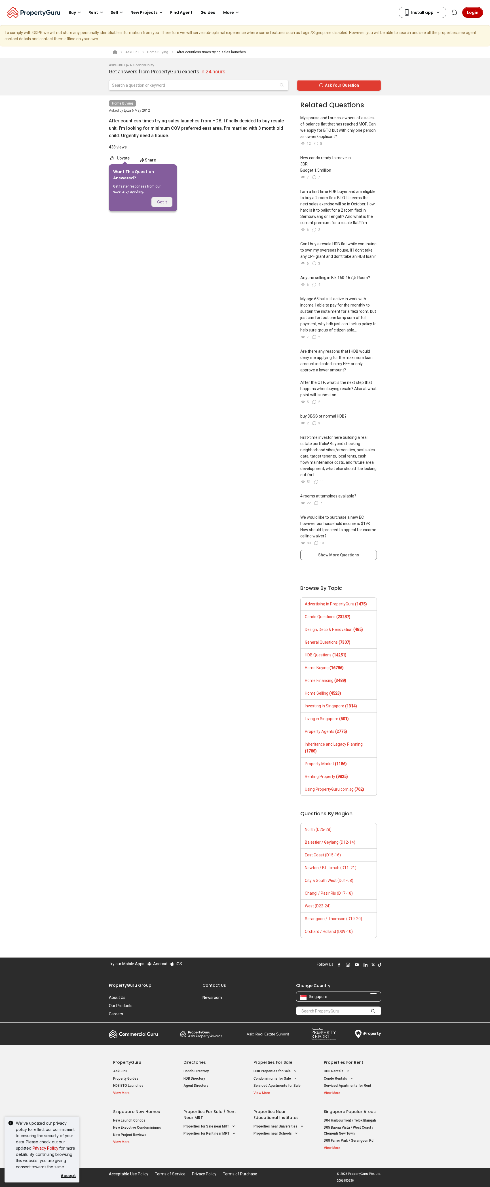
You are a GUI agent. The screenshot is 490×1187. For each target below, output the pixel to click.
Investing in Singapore (331, 706)
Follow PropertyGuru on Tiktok (379, 964)
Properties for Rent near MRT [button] (206, 1133)
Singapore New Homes (136, 1111)
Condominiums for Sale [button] (273, 1078)
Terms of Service (170, 1174)
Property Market (326, 763)
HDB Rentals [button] (334, 1071)
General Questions (327, 642)
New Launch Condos (129, 1120)
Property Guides (125, 1078)
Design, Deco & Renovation (334, 629)
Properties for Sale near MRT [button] (206, 1126)
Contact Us (214, 985)
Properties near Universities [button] (276, 1126)
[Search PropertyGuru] (373, 1010)
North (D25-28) (318, 829)
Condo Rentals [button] (336, 1078)
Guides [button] (207, 12)
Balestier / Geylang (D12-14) (330, 842)
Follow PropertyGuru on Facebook (338, 964)
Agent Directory (195, 1086)
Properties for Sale (273, 1062)
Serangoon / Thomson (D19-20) (333, 918)
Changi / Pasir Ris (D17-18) (329, 893)
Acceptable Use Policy (128, 1174)
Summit (268, 1034)
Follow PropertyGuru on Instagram (347, 964)
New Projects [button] (144, 12)
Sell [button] (114, 12)
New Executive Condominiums (137, 1127)
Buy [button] (72, 12)
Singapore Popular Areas (350, 1111)
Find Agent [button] (181, 12)
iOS (178, 963)
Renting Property (326, 776)
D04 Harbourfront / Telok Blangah (350, 1120)
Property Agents (326, 731)
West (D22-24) (318, 906)
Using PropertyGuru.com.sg (334, 789)
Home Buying (122, 103)
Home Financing (325, 680)
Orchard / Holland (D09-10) (329, 931)
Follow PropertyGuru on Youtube (355, 964)
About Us (117, 997)
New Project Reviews (129, 1135)
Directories (194, 1062)
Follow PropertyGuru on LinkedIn (364, 964)
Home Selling (323, 693)
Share (150, 160)
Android (159, 963)
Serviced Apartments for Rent (347, 1086)
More (228, 12)
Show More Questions (338, 555)
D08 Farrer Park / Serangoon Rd (348, 1141)
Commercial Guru (133, 1034)
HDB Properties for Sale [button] (273, 1071)
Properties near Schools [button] (273, 1133)
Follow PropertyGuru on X (372, 964)
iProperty (368, 1034)
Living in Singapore (327, 718)
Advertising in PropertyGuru (336, 604)
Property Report (323, 1034)
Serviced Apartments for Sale (277, 1086)
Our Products (120, 1005)
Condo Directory (196, 1071)
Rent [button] (93, 12)
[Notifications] (454, 12)
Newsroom (212, 997)
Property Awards (201, 1034)
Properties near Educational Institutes (276, 1114)
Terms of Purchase (240, 1174)
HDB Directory (194, 1078)
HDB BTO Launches (128, 1086)
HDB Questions (326, 655)
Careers (116, 1014)
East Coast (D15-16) (323, 855)
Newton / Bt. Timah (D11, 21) (330, 867)
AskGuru (120, 1071)
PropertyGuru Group (130, 985)
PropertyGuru (127, 1062)
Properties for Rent (343, 1062)
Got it (162, 202)
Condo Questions (327, 616)
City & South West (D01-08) (329, 880)
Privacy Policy (45, 1148)
